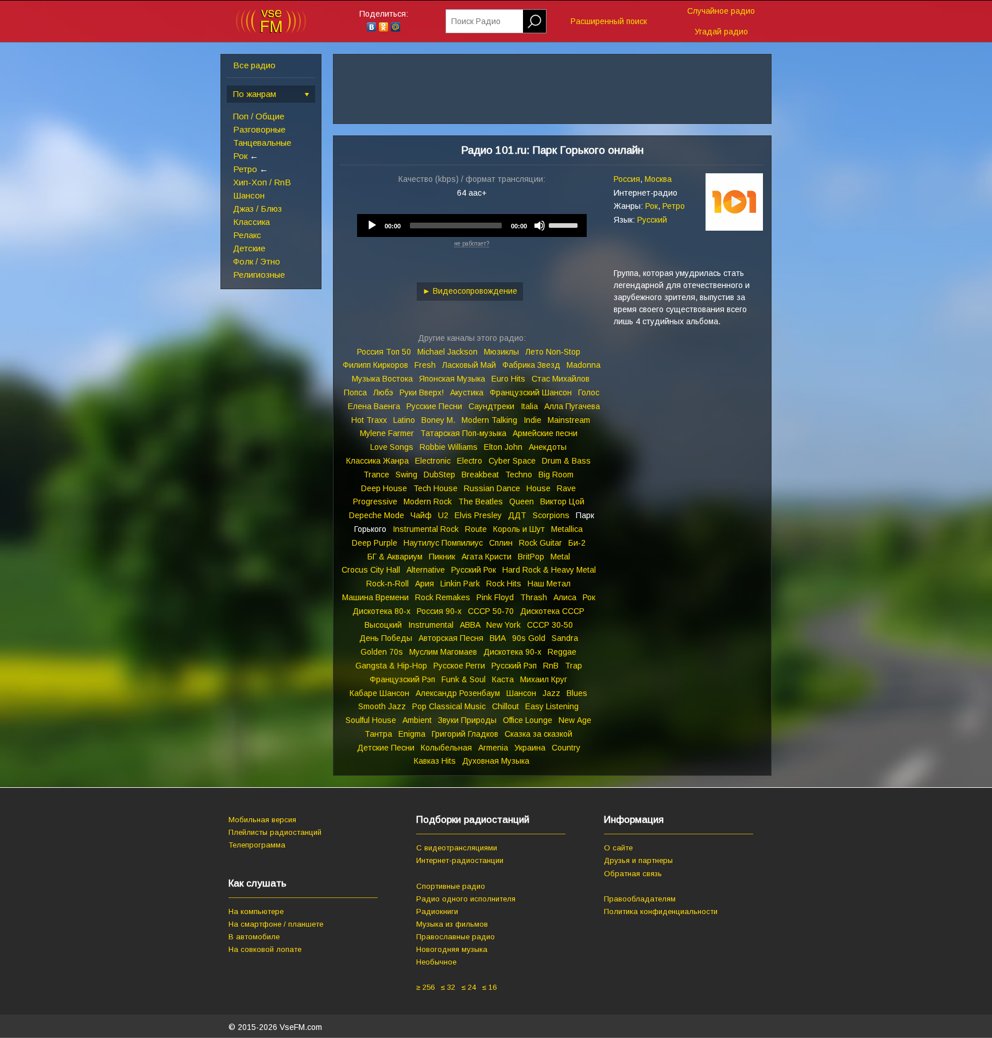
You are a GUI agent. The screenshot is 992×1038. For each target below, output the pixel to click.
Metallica (567, 529)
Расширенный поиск (609, 21)
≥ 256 (425, 987)
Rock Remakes (442, 597)
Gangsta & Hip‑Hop (391, 665)
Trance (376, 474)
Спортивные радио (450, 886)
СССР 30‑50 (550, 624)
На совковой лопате (264, 949)
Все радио (254, 65)
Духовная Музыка (495, 760)
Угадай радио (721, 31)
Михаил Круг (543, 679)
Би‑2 (577, 542)
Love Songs (391, 447)
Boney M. (438, 420)
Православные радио (455, 936)
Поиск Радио (476, 21)
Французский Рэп (402, 679)
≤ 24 (469, 987)
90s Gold (528, 638)
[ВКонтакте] (372, 27)
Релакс (247, 235)
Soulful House (371, 720)
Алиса (564, 597)
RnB (551, 665)
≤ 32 (448, 987)
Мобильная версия (262, 819)
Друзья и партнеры (638, 860)
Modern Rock (428, 501)
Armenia (493, 747)
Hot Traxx (369, 420)
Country (566, 747)
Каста (503, 679)
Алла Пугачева (572, 406)
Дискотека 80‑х (381, 611)
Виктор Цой (562, 501)
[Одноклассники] (384, 27)
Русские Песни (434, 406)
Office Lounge (527, 720)
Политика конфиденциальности (661, 911)
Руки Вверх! (422, 392)
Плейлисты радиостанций (274, 832)
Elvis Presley (478, 515)
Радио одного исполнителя (466, 899)
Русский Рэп (514, 665)
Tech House (435, 488)
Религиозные (259, 274)
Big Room (556, 474)
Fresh (425, 365)
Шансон (249, 195)
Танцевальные (262, 142)
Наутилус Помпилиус (443, 542)
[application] (472, 225)
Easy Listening (552, 706)
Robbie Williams (449, 447)
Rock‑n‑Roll (387, 583)
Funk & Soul (463, 679)
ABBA (470, 624)
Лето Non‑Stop (552, 351)
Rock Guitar (540, 542)
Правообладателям (640, 899)
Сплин (501, 542)
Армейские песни (545, 433)
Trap (573, 665)
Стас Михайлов (561, 378)
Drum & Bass (566, 460)
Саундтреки (491, 406)
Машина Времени (375, 597)
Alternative (425, 569)
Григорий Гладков (465, 733)
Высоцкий (383, 624)
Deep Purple (374, 542)
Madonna (583, 365)
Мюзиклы (501, 351)
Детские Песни (385, 747)
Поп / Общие (258, 116)
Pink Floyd (495, 597)
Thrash (533, 597)
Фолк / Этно (256, 261)
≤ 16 (489, 987)
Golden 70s (382, 651)
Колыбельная (446, 747)
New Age (575, 720)
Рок (240, 156)
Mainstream (569, 420)
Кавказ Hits (435, 760)
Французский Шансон (531, 392)
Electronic (433, 460)
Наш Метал (549, 583)
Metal (560, 556)
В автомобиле (254, 936)
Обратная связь (633, 873)
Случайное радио (721, 10)
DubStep (439, 474)
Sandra (565, 638)
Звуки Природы (467, 720)
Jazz (551, 693)
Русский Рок (473, 569)
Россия (627, 179)
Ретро (245, 169)
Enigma (411, 733)
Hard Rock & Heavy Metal (549, 569)
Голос (588, 392)
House (538, 488)
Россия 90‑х (439, 611)
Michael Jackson (447, 351)
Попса (355, 392)
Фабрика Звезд (531, 365)
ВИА (498, 638)
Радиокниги (437, 911)
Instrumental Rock (426, 529)
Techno (518, 474)
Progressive (375, 501)
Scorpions (551, 515)
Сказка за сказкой (538, 733)
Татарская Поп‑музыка (463, 433)
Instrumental (431, 624)
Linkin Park (460, 583)
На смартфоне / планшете (275, 924)
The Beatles (480, 501)
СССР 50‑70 (491, 611)
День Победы (385, 638)
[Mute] (539, 225)
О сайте (618, 847)
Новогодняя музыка (451, 949)
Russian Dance (492, 488)
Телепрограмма (256, 845)
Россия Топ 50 (384, 351)
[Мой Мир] (396, 27)
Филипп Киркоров (375, 365)
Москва (658, 179)
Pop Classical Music (449, 706)
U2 (443, 515)
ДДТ (517, 515)
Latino (404, 420)
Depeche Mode (376, 515)
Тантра (378, 733)
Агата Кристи (487, 556)
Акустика (466, 392)
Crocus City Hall (371, 569)
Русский (652, 219)
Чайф (421, 515)
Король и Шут (519, 529)
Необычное (436, 962)
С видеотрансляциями (456, 847)
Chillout (505, 706)
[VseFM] (271, 30)
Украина (529, 747)
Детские (249, 248)
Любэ (383, 392)
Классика (251, 222)
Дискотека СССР (552, 611)
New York (503, 624)
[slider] (565, 224)
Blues (577, 693)
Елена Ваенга (374, 406)
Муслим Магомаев (443, 651)
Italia (529, 406)
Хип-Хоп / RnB (262, 182)
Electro (469, 460)
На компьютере (256, 911)
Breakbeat (480, 474)
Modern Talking (489, 420)
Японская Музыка (452, 378)
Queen (521, 501)
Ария (424, 583)
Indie (532, 420)
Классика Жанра (377, 460)
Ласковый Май (469, 365)
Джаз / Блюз (257, 208)
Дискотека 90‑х (512, 651)
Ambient (417, 720)
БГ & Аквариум (395, 556)
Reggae (562, 651)
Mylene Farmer (387, 433)
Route (476, 529)
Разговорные (259, 129)
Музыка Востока (382, 378)
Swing (406, 474)
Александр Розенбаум (458, 693)
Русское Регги (459, 665)
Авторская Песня (450, 638)
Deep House (384, 488)
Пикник (442, 556)
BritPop (531, 556)
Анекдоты (548, 447)
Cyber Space (512, 460)
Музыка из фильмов (452, 924)
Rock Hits (503, 583)
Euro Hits (508, 378)
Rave (566, 488)
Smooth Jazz (382, 706)
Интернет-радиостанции (459, 860)
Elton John (503, 447)
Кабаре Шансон (379, 693)
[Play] (372, 225)
